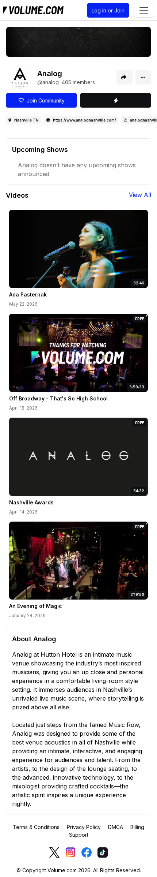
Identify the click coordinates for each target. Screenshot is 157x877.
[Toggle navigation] (144, 10)
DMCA (115, 827)
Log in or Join (108, 10)
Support (78, 835)
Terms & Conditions (36, 827)
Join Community (44, 100)
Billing (137, 827)
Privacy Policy (84, 827)
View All (140, 194)
